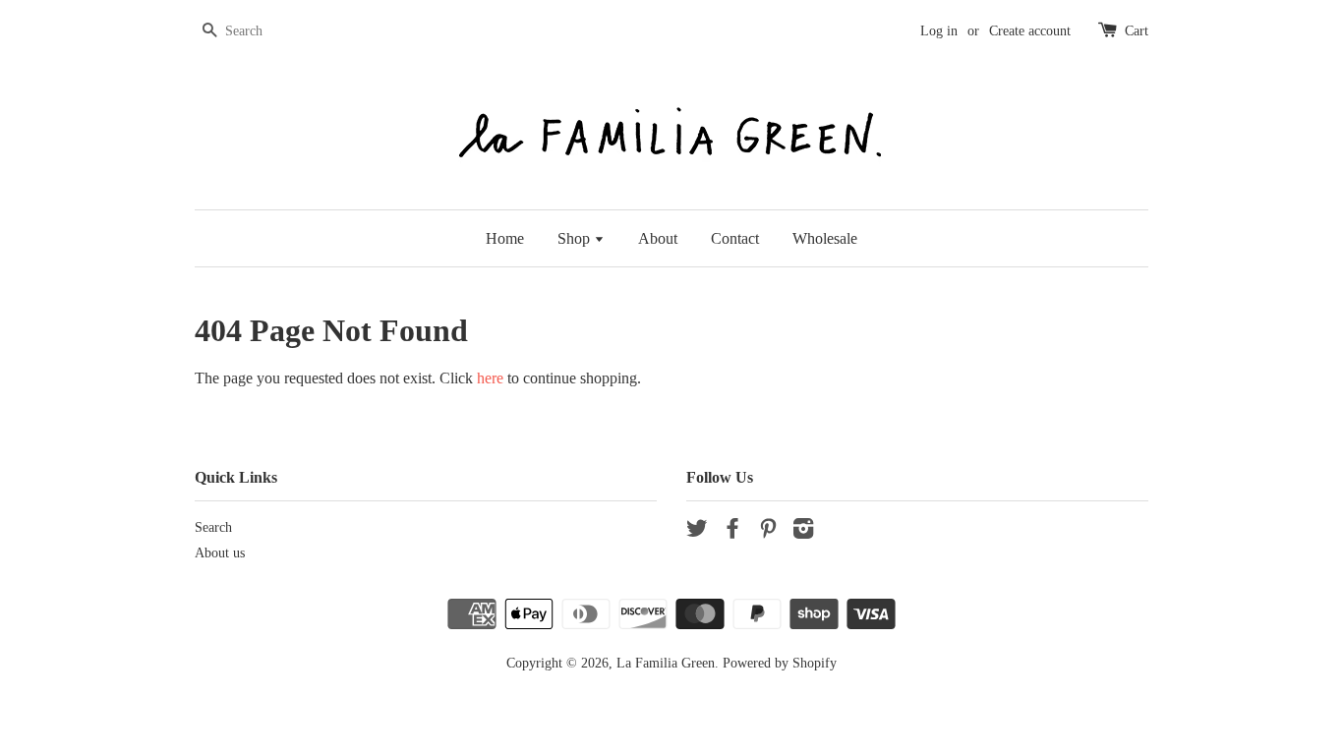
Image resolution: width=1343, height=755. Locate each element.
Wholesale (824, 238)
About (657, 238)
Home (505, 238)
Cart (1136, 31)
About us (220, 553)
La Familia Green (665, 663)
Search (213, 527)
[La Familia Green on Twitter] (697, 532)
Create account (1030, 31)
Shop (575, 238)
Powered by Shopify (780, 663)
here (490, 378)
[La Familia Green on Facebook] (732, 532)
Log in (939, 31)
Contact (735, 238)
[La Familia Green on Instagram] (803, 532)
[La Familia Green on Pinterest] (768, 532)
